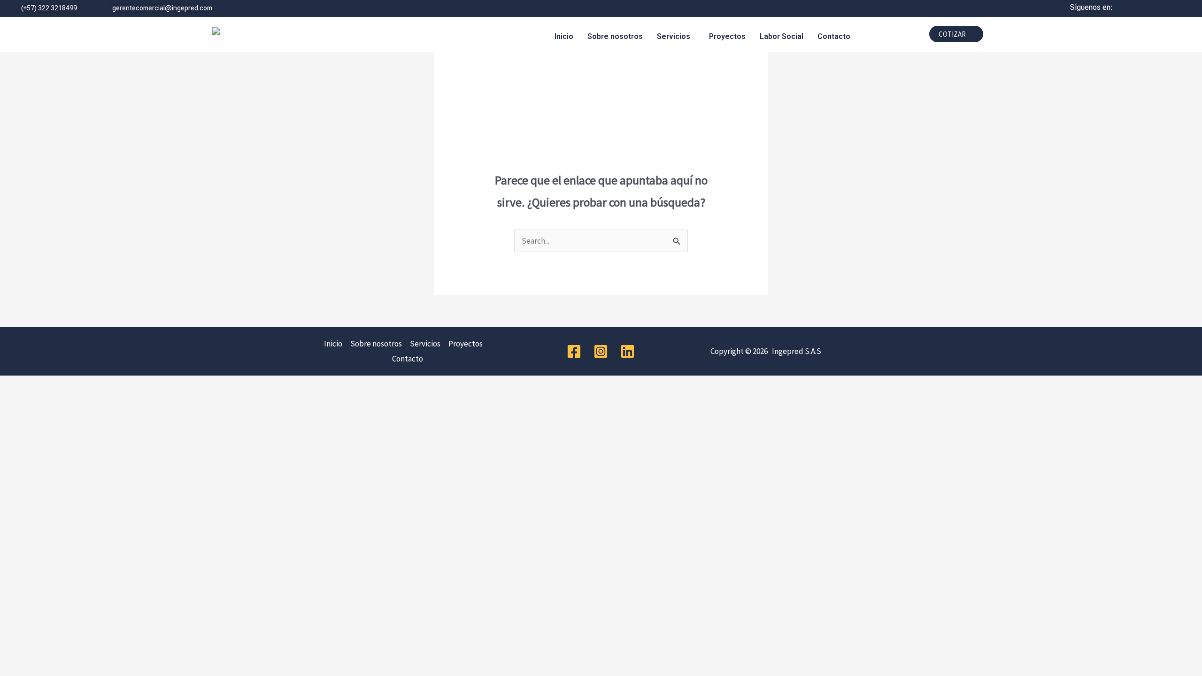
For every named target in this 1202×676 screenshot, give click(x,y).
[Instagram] (601, 351)
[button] (676, 36)
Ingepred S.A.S (795, 351)
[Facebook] (574, 351)
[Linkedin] (627, 351)
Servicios (673, 36)
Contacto (833, 36)
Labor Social (781, 36)
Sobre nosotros (615, 36)
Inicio (564, 36)
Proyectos (727, 36)
